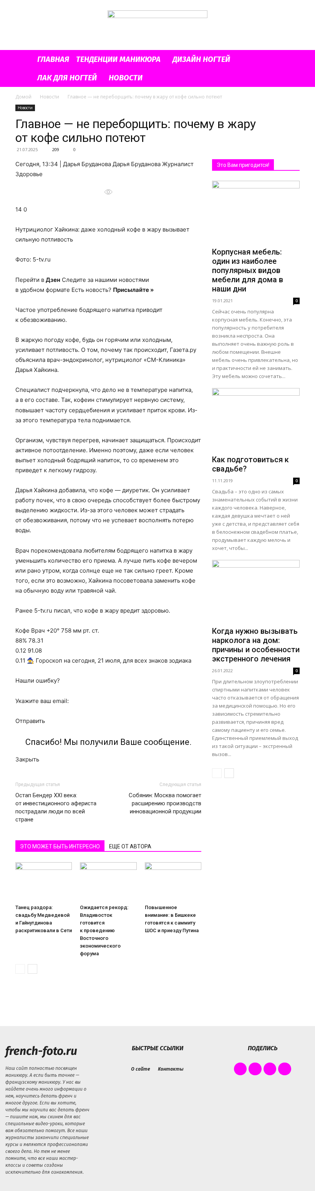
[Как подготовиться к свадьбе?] (256, 419)
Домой (23, 96)
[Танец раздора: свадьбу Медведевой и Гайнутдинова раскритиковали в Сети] (43, 881)
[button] (290, 59)
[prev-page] (20, 969)
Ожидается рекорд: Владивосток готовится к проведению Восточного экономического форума (104, 930)
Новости (126, 77)
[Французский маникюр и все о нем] (157, 25)
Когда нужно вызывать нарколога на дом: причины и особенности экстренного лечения (256, 644)
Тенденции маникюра (118, 59)
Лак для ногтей (67, 77)
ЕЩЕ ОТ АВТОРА (130, 846)
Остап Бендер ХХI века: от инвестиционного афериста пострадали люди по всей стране (55, 807)
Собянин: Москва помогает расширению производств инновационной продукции (165, 803)
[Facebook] (240, 1069)
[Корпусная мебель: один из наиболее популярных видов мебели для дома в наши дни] (256, 212)
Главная (53, 59)
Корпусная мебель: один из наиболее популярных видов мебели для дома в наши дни (247, 270)
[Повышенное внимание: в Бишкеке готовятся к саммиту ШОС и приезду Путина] (173, 881)
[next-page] (32, 969)
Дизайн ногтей (201, 59)
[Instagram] (255, 1069)
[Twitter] (270, 1069)
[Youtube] (284, 1069)
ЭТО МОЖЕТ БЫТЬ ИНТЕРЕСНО (60, 846)
